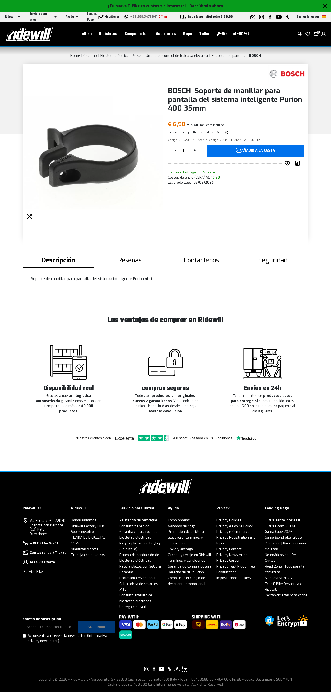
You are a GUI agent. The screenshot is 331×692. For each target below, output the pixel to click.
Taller (204, 34)
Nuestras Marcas (85, 549)
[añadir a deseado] (288, 163)
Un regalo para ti (132, 607)
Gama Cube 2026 (278, 531)
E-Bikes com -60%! (280, 526)
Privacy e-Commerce (233, 531)
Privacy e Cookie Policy (234, 526)
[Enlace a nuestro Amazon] (177, 669)
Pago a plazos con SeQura (140, 566)
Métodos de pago (182, 526)
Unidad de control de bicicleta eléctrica (177, 55)
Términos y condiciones (186, 560)
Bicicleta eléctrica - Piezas (121, 55)
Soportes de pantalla (228, 55)
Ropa (187, 34)
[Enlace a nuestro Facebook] (154, 669)
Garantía (126, 572)
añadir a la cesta (258, 150)
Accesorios (166, 34)
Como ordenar (179, 520)
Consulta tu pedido (134, 526)
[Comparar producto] (298, 163)
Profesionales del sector (139, 578)
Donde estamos (83, 520)
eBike (87, 34)
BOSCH (255, 55)
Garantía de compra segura (190, 566)
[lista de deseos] (308, 34)
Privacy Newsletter (231, 555)
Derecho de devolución (186, 572)
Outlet (270, 560)
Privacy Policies (228, 520)
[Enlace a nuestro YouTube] (162, 669)
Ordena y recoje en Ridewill (189, 555)
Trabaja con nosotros (88, 555)
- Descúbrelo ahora (205, 5)
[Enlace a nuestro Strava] (169, 669)
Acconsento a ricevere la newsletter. (67, 638)
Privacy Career (228, 560)
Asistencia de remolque (138, 520)
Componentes (137, 34)
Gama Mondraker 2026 (283, 537)
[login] (323, 34)
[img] (226, 132)
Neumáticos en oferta (282, 555)
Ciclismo (90, 55)
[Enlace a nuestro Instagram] (147, 669)
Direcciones (39, 534)
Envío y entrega (180, 549)
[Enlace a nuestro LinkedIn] (184, 669)
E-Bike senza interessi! (283, 520)
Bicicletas (108, 34)
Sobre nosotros (83, 531)
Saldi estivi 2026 (278, 578)
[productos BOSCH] (287, 74)
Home (75, 55)
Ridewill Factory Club (87, 526)
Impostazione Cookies (233, 578)
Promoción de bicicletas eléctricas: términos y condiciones (187, 537)
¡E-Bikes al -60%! (233, 34)
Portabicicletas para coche (286, 595)
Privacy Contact (229, 549)
